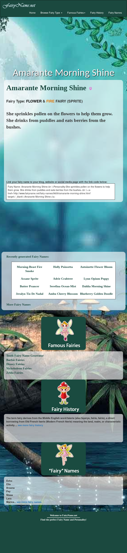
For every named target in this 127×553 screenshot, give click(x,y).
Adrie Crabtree (63, 278)
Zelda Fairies (14, 372)
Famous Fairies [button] (75, 12)
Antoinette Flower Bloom (96, 267)
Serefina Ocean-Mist (63, 286)
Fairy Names (115, 12)
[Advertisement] (63, 43)
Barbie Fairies (15, 360)
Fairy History (97, 12)
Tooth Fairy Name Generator (25, 355)
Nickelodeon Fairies (19, 368)
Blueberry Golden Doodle (96, 293)
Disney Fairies (15, 364)
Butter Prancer (29, 286)
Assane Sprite (29, 278)
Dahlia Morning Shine (96, 286)
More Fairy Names (18, 304)
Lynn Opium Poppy (96, 278)
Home (32, 12)
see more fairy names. (29, 502)
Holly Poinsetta (63, 267)
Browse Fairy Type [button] (51, 12)
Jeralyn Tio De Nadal (29, 293)
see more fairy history (30, 425)
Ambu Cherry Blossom (63, 293)
